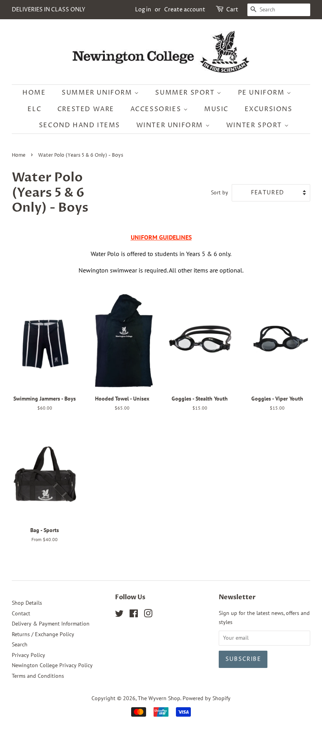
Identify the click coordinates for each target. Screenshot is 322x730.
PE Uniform (262, 92)
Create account (184, 9)
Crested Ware (85, 109)
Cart (232, 9)
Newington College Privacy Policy (52, 665)
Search (19, 644)
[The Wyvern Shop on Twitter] (119, 614)
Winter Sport (255, 125)
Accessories (156, 109)
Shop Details (27, 602)
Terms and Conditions (38, 675)
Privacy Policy (28, 655)
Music (216, 109)
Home (34, 92)
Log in (143, 9)
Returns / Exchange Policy (43, 634)
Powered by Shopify (207, 698)
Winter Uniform (170, 125)
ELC (34, 109)
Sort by (219, 192)
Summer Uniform (98, 92)
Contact (21, 613)
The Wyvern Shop (159, 698)
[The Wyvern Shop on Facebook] (133, 614)
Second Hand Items (79, 125)
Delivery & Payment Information (51, 623)
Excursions (269, 109)
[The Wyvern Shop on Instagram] (148, 614)
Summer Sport (186, 92)
